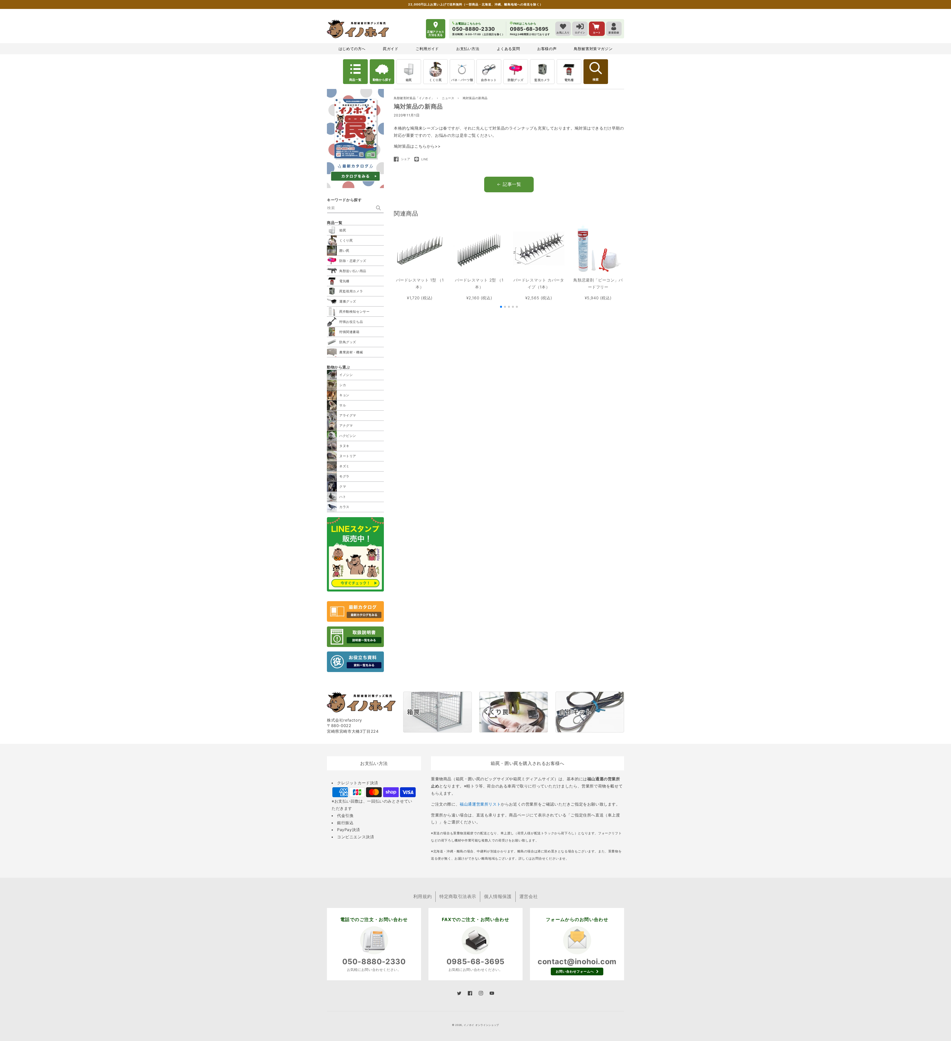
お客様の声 (546, 48)
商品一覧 (355, 80)
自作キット (489, 80)
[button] (501, 307)
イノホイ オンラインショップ (481, 1024)
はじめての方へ (352, 48)
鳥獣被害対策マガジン (593, 48)
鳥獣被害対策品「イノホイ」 (414, 98)
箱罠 (409, 80)
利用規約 (422, 896)
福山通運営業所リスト (480, 804)
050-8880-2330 (374, 961)
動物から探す (382, 80)
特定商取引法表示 (457, 896)
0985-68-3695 (475, 961)
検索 (596, 79)
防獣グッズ (515, 80)
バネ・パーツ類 (462, 80)
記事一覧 (512, 184)
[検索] (378, 207)
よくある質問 (508, 48)
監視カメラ (542, 80)
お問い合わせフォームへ (575, 971)
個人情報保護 (498, 896)
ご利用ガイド (427, 48)
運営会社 (528, 896)
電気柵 (569, 80)
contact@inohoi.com (577, 961)
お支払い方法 (467, 48)
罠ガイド (390, 48)
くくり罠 (435, 80)
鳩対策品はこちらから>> (417, 146)
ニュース (448, 98)
